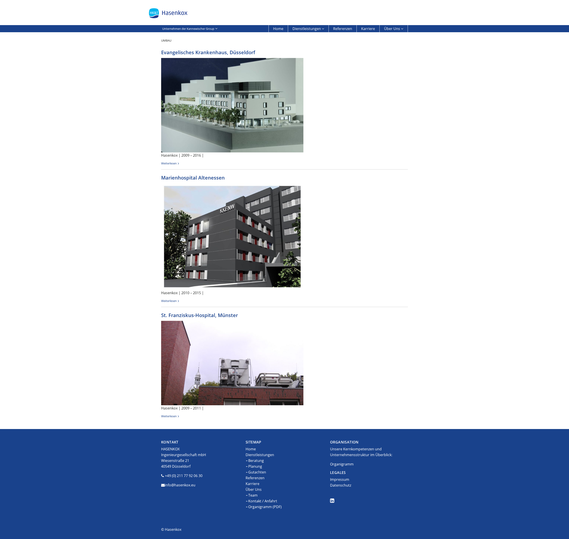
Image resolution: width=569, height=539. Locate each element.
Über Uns (392, 28)
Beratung (256, 460)
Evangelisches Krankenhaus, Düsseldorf (208, 52)
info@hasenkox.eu (180, 485)
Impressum (339, 479)
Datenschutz (340, 485)
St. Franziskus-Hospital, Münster (199, 315)
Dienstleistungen (307, 28)
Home (278, 28)
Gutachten (257, 472)
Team (253, 495)
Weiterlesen (169, 163)
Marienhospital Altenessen (193, 177)
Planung (255, 466)
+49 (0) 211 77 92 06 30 (183, 475)
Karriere (368, 28)
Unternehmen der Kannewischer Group (188, 29)
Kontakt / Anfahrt (262, 501)
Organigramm (342, 464)
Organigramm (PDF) (265, 506)
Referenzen (342, 28)
